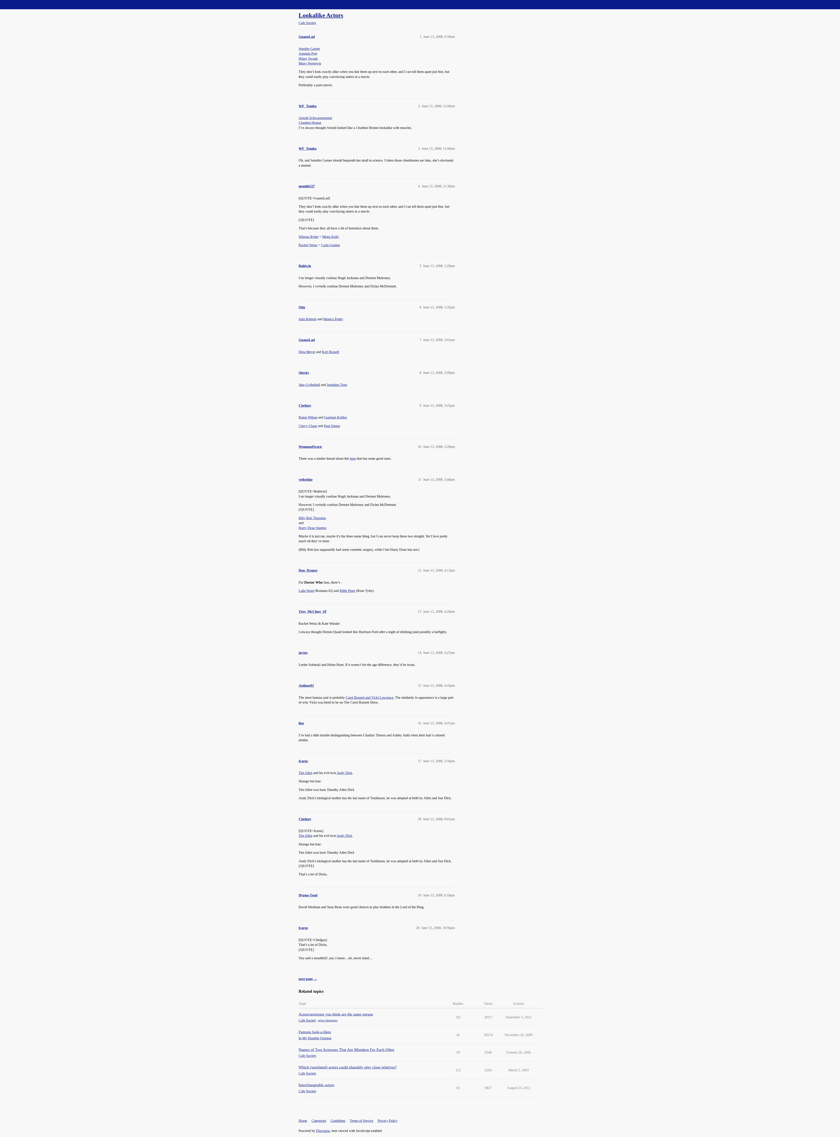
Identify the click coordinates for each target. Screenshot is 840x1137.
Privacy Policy (388, 1121)
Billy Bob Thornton (312, 518)
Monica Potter (333, 319)
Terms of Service (361, 1121)
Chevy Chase (308, 426)
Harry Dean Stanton (312, 528)
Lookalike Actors (321, 15)
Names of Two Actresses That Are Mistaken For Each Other (346, 1049)
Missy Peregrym (310, 63)
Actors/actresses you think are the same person (336, 1014)
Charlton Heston (310, 123)
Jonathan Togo (337, 385)
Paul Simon (332, 426)
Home (303, 1121)
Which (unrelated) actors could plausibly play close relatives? (348, 1067)
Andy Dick (344, 773)
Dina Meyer (307, 352)
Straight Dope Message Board (23, 4)
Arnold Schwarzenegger (315, 118)
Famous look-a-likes (315, 1032)
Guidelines (338, 1121)
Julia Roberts (308, 319)
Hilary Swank (308, 58)
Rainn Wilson (308, 417)
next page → (308, 979)
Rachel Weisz (308, 245)
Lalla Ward (306, 591)
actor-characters (328, 1020)
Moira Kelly (330, 237)
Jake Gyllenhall (309, 385)
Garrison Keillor (335, 417)
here (353, 458)
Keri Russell (330, 352)
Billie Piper (347, 591)
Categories (319, 1121)
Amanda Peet (308, 53)
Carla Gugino (330, 245)
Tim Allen (305, 773)
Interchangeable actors (316, 1085)
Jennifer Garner (309, 49)
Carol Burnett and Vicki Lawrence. (370, 697)
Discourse (323, 1131)
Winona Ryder (308, 237)
